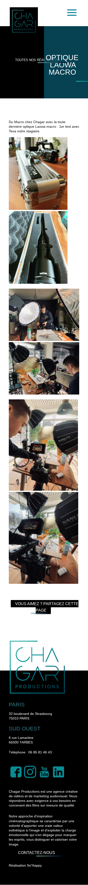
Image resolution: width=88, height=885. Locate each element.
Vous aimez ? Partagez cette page (46, 607)
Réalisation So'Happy (25, 865)
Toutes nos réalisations (37, 60)
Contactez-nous (36, 853)
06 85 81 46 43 (40, 752)
